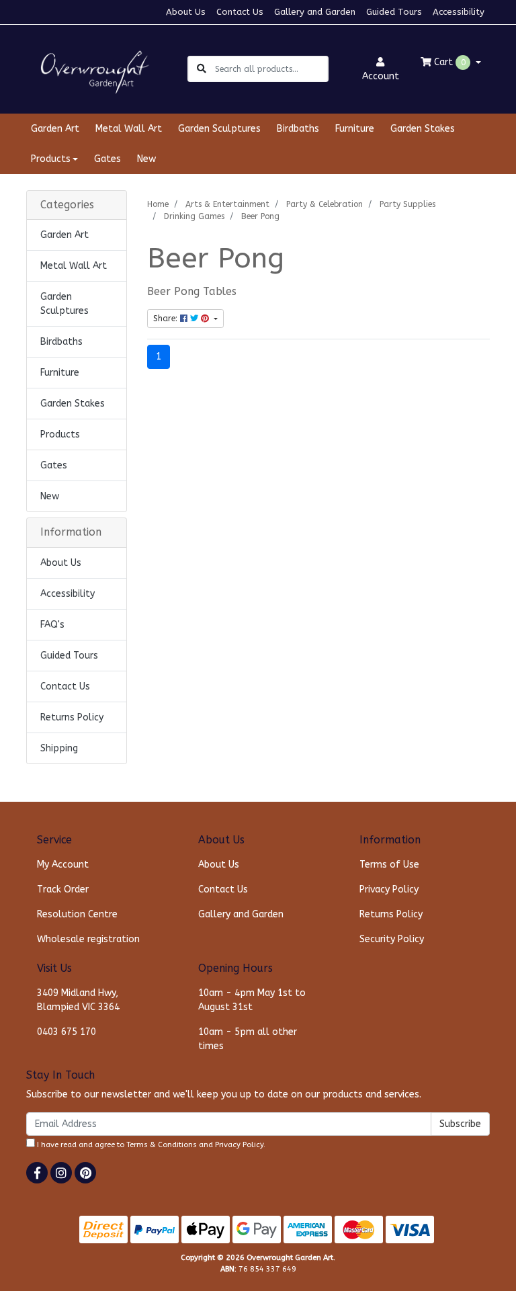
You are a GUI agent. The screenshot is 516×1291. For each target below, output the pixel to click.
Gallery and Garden (314, 12)
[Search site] (201, 69)
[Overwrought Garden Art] (92, 68)
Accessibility (458, 12)
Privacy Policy (389, 889)
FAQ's (52, 624)
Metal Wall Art (128, 128)
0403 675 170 (66, 1032)
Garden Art (55, 128)
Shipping (59, 748)
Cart (448, 62)
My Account (63, 864)
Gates (107, 159)
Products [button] (51, 159)
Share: (166, 318)
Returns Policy (71, 717)
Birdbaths (298, 128)
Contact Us (239, 12)
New (146, 159)
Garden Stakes (422, 128)
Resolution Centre (77, 914)
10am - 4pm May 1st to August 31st (252, 1000)
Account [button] (380, 76)
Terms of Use (389, 864)
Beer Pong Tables (191, 292)
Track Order (63, 889)
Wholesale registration (88, 939)
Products (60, 434)
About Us (186, 12)
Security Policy (391, 939)
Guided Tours (394, 12)
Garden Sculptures (219, 128)
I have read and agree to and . (150, 1144)
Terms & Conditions (161, 1144)
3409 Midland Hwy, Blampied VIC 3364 (78, 1000)
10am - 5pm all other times (247, 1039)
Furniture (354, 128)
